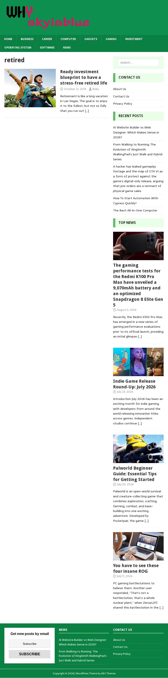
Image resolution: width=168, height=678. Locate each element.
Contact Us (121, 96)
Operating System (17, 47)
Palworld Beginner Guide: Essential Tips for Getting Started (135, 473)
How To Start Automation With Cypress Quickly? (135, 200)
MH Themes (108, 673)
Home (8, 39)
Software (47, 47)
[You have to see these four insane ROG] (138, 557)
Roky (96, 89)
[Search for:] (138, 62)
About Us (119, 88)
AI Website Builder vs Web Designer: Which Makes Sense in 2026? (136, 132)
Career (47, 39)
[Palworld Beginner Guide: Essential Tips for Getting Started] (138, 460)
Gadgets (90, 39)
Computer (68, 39)
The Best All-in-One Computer (135, 210)
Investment (134, 39)
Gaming (111, 39)
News (67, 47)
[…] (87, 110)
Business (27, 39)
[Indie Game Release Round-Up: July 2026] (138, 373)
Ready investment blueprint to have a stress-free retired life (83, 77)
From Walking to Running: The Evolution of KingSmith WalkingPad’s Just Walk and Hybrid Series (137, 151)
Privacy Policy (122, 103)
